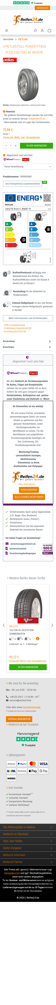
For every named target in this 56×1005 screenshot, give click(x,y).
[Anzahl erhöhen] (16, 146)
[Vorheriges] (3, 625)
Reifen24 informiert (14, 855)
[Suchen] (35, 30)
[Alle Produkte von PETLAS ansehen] (10, 59)
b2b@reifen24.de (37, 118)
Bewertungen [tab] (8, 347)
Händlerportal (42, 8)
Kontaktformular (31, 707)
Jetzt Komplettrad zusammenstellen (22, 183)
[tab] (27, 341)
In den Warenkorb (37, 145)
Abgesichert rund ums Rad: (19, 155)
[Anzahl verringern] (6, 146)
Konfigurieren (29, 489)
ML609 (13, 626)
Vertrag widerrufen (19, 719)
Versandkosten (12, 873)
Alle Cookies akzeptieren (29, 497)
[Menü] (6, 30)
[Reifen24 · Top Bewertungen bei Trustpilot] (28, 2)
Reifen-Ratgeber (12, 848)
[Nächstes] (52, 625)
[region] (28, 84)
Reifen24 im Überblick (15, 834)
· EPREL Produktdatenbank (14, 325)
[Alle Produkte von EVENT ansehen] (28, 620)
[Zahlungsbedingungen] (27, 770)
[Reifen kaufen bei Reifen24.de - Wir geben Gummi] (28, 20)
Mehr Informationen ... (28, 484)
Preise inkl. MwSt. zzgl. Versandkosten (21, 137)
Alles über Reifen (13, 841)
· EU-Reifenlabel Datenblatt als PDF (17, 328)
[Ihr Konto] (42, 30)
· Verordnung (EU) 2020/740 (14, 331)
